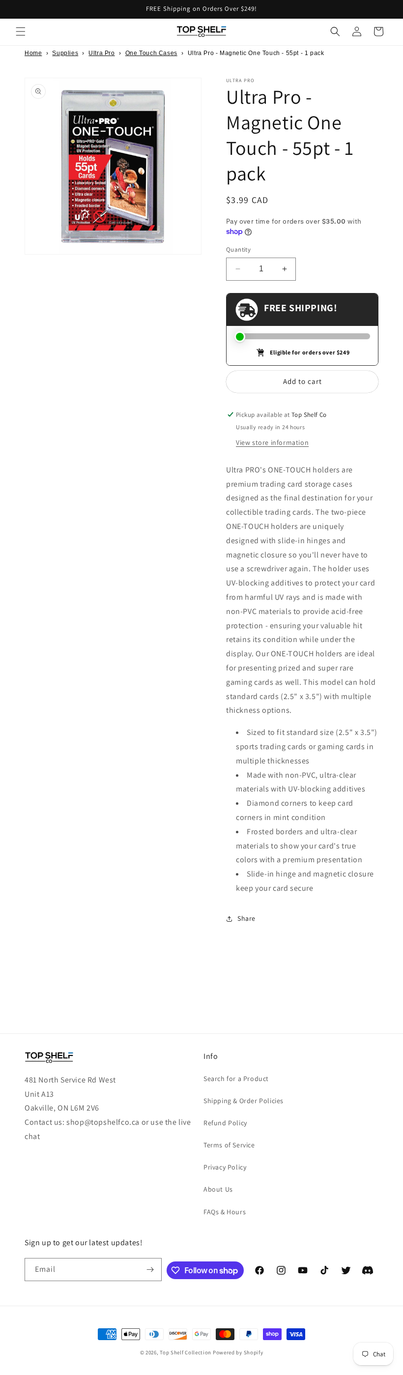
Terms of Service (229, 1145)
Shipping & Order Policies (243, 1100)
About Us (218, 1189)
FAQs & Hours (224, 1211)
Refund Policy (225, 1122)
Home (33, 53)
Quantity (238, 249)
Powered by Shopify (238, 1352)
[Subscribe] (150, 1269)
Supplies (65, 53)
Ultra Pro (101, 53)
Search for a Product (236, 1078)
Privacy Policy (224, 1167)
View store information (272, 442)
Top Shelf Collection (185, 1352)
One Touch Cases (151, 53)
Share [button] (246, 918)
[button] (20, 31)
